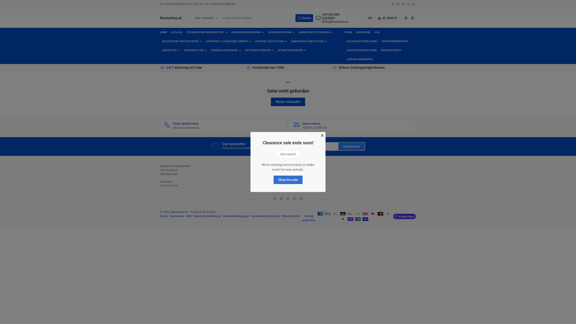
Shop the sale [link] (288, 180)
